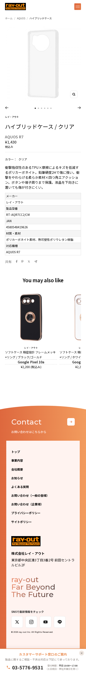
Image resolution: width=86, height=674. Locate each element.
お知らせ (17, 478)
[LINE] (60, 622)
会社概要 (17, 469)
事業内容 (17, 460)
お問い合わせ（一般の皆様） (30, 495)
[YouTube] (45, 622)
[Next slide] (79, 107)
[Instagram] (31, 622)
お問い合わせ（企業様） (27, 504)
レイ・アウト (12, 116)
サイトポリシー (21, 522)
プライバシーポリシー (25, 513)
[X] (17, 622)
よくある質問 (20, 487)
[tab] (35, 108)
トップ (15, 452)
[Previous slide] (6, 107)
